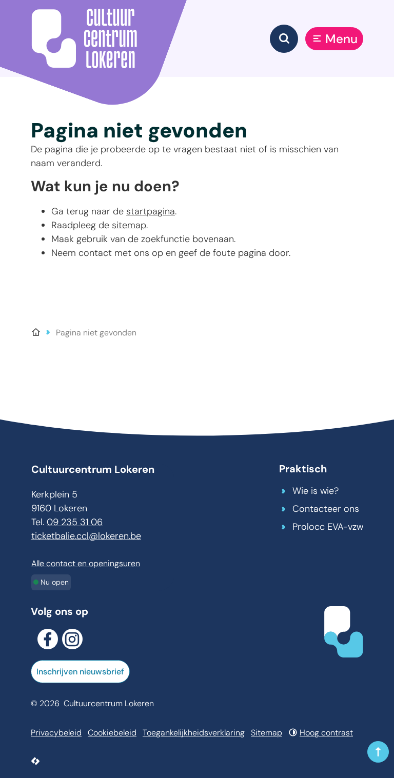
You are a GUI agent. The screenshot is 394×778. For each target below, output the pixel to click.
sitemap (129, 225)
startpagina (150, 211)
